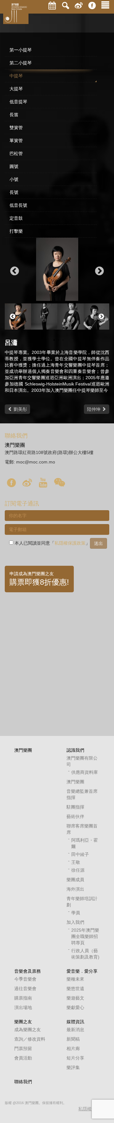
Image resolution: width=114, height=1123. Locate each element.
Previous (15, 271)
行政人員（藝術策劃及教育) (85, 953)
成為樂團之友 (27, 1029)
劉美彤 (19, 409)
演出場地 (23, 1007)
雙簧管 (16, 127)
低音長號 (18, 205)
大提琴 (16, 88)
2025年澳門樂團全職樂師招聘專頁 (85, 936)
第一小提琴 (21, 49)
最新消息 (75, 1029)
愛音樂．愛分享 (82, 971)
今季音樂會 (25, 979)
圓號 (14, 166)
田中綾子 (80, 854)
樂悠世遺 (75, 988)
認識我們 (75, 750)
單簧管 (16, 140)
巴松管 (16, 153)
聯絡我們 (23, 1081)
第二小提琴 (21, 62)
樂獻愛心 (75, 1007)
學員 (75, 912)
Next (99, 271)
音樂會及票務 (27, 971)
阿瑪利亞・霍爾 (84, 843)
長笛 (14, 114)
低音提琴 (18, 101)
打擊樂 (16, 231)
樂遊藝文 (75, 998)
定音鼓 (16, 218)
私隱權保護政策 (70, 543)
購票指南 (23, 998)
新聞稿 (73, 1039)
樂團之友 (23, 1021)
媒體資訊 (75, 1021)
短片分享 (75, 1057)
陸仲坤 (94, 409)
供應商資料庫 (84, 772)
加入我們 (75, 922)
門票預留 (23, 1048)
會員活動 (23, 1057)
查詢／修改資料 (29, 1039)
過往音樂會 (25, 988)
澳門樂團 (23, 750)
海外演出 (75, 889)
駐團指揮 (75, 806)
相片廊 (73, 1048)
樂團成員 (75, 879)
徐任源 (78, 870)
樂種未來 (75, 979)
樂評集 (73, 1067)
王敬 (75, 862)
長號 (14, 192)
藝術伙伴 (75, 816)
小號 (14, 179)
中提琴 (16, 75)
